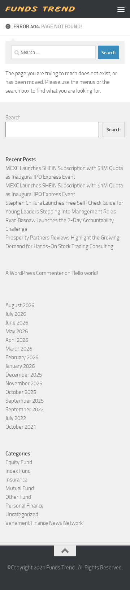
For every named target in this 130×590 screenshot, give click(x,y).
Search (13, 117)
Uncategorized (21, 514)
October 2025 (20, 392)
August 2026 (19, 305)
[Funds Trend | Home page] (51, 9)
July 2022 (15, 418)
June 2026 (16, 322)
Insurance (16, 479)
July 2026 (15, 314)
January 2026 (20, 366)
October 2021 (20, 427)
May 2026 (16, 331)
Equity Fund (18, 462)
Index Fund (18, 471)
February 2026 (21, 357)
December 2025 (23, 375)
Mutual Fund (19, 488)
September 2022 (24, 409)
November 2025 (23, 383)
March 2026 (18, 348)
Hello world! (85, 273)
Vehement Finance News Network (44, 523)
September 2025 (24, 401)
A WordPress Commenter (34, 273)
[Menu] (121, 9)
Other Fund (18, 497)
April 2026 (16, 340)
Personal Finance (24, 505)
